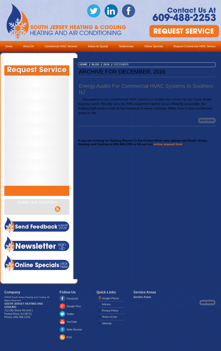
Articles (106, 304)
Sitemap (107, 323)
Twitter (70, 314)
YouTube (71, 321)
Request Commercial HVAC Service (195, 46)
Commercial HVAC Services (61, 46)
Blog (95, 64)
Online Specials (153, 46)
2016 (106, 64)
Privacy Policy (110, 310)
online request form (167, 144)
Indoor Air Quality (98, 46)
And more (207, 302)
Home (9, 46)
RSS (69, 337)
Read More (207, 120)
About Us (28, 46)
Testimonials (126, 46)
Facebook (72, 298)
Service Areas (142, 297)
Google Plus (73, 306)
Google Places (110, 298)
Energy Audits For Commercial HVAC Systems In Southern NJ (146, 89)
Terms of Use (109, 316)
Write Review (74, 329)
